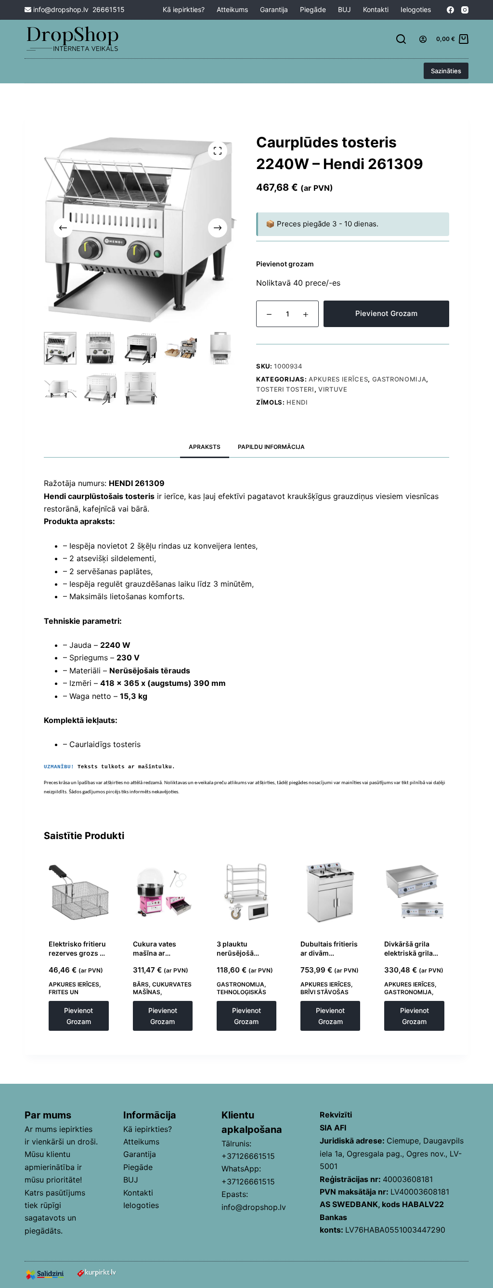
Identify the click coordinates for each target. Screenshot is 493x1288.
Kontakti (376, 9)
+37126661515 (248, 1156)
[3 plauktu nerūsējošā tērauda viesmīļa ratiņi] (246, 892)
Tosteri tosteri (285, 389)
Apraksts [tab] (205, 446)
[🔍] (217, 150)
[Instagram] (464, 9)
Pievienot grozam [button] (78, 1015)
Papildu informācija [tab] (271, 446)
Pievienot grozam (386, 313)
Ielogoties (416, 9)
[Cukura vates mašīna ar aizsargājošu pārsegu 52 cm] (163, 892)
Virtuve (333, 389)
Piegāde (313, 9)
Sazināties (446, 71)
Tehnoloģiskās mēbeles (241, 995)
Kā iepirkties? (184, 9)
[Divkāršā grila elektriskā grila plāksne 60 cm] (414, 892)
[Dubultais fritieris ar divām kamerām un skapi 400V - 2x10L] (330, 892)
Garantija (274, 9)
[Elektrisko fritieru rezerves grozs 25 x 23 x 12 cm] (78, 892)
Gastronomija (399, 379)
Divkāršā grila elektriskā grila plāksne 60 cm (408, 953)
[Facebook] (450, 9)
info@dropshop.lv (60, 9)
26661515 (108, 9)
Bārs (141, 984)
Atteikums (232, 9)
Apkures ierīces (338, 379)
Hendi (297, 402)
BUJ (344, 9)
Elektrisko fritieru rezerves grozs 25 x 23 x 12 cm (78, 953)
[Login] (423, 39)
